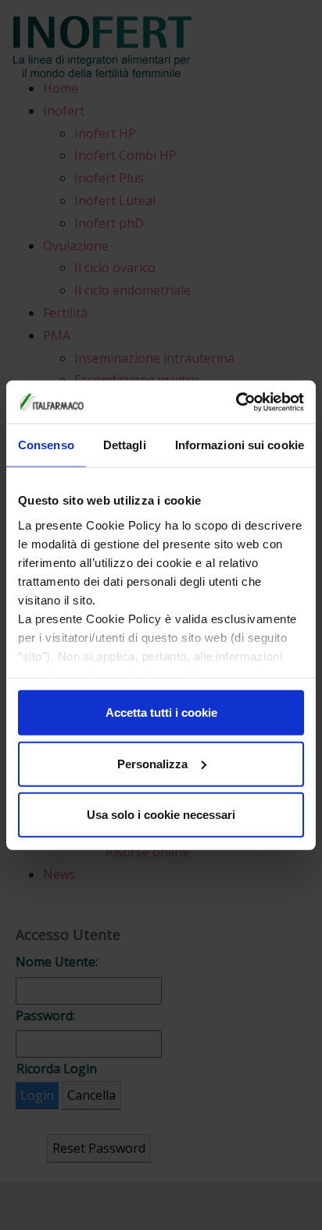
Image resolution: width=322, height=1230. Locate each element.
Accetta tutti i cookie (161, 712)
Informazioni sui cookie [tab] (239, 445)
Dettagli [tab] (124, 445)
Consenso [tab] (46, 445)
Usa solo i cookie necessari (161, 814)
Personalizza (152, 763)
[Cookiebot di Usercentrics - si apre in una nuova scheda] (235, 402)
